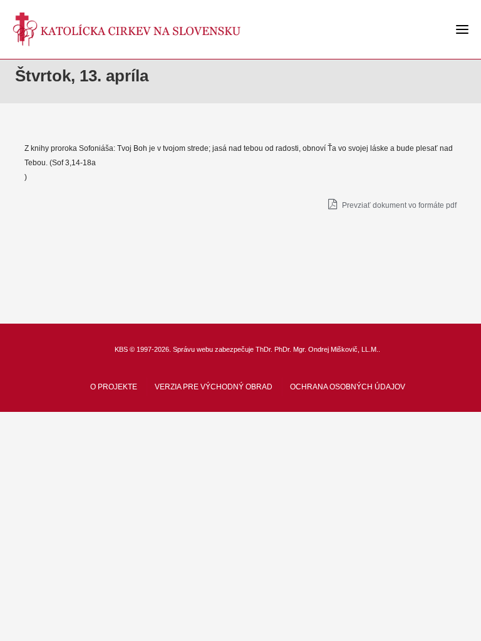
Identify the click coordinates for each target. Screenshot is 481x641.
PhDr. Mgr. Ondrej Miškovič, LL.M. (326, 349)
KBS (121, 349)
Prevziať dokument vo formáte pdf (398, 205)
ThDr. (264, 349)
